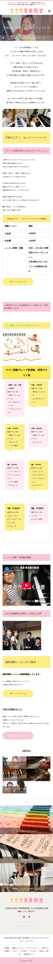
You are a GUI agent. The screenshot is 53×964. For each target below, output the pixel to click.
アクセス (33, 951)
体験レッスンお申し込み (18, 282)
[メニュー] (49, 11)
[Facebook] (29, 917)
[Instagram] (24, 917)
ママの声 (23, 951)
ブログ (14, 951)
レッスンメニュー (33, 948)
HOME (7, 948)
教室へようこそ (17, 948)
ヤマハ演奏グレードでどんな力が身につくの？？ (22, 325)
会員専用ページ (29, 954)
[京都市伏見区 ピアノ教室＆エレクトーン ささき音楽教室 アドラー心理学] (26, 900)
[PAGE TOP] (26, 802)
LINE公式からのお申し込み (18, 736)
